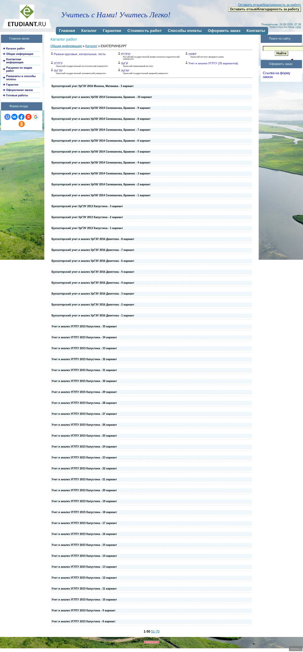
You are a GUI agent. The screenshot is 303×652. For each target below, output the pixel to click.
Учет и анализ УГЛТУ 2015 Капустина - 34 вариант (84, 337)
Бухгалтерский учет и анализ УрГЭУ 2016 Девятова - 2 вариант (93, 304)
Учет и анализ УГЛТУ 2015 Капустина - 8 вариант (83, 621)
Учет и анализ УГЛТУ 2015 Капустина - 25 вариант (84, 435)
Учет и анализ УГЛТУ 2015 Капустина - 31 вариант (84, 370)
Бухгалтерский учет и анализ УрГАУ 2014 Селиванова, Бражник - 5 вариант (101, 151)
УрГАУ (125, 70)
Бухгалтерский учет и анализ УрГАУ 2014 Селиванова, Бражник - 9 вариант (101, 107)
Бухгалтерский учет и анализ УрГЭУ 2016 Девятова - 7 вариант (93, 249)
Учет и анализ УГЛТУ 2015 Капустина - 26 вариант (84, 424)
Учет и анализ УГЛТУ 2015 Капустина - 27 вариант (84, 413)
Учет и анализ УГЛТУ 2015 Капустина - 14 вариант (84, 555)
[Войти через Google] (35, 117)
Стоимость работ (144, 30)
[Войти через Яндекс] (28, 117)
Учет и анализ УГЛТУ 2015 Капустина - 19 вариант (84, 501)
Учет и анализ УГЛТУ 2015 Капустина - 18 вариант (84, 512)
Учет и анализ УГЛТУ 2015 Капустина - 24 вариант (84, 446)
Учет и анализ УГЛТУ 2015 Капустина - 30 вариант (84, 381)
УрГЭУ (58, 70)
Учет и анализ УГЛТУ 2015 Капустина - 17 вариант (84, 523)
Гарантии (112, 30)
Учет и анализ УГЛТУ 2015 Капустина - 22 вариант (84, 468)
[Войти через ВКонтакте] (14, 117)
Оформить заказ (224, 30)
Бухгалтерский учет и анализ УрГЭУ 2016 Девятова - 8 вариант (93, 239)
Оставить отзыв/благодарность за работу (269, 5)
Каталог (89, 30)
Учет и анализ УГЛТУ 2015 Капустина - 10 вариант (84, 599)
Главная (67, 30)
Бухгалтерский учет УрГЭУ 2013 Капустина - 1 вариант (87, 228)
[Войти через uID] (7, 117)
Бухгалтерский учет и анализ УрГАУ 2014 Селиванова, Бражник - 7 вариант (101, 129)
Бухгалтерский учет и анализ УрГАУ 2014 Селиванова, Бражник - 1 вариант (101, 195)
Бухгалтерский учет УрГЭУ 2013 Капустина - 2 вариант (87, 217)
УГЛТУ (58, 63)
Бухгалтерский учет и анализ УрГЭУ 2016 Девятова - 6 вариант (93, 260)
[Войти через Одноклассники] (22, 124)
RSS (298, 27)
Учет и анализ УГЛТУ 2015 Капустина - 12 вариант (84, 577)
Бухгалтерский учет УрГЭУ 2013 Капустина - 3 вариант (87, 206)
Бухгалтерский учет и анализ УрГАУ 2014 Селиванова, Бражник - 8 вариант (101, 118)
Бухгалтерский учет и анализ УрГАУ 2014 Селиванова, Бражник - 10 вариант (102, 97)
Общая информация (66, 46)
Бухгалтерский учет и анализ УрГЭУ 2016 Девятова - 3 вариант (93, 293)
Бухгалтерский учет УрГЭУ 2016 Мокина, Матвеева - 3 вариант (93, 86)
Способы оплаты (185, 30)
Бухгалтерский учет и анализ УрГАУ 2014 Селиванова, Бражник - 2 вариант (101, 184)
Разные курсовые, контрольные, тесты (80, 54)
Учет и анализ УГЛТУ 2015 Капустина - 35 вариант (84, 326)
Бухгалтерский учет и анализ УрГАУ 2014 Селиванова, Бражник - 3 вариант (101, 173)
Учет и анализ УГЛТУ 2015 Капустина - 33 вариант (84, 348)
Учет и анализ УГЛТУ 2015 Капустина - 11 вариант (84, 588)
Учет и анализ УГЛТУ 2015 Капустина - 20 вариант (84, 490)
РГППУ (125, 54)
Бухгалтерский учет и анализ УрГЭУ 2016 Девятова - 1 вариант (93, 315)
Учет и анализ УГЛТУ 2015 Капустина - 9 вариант (83, 610)
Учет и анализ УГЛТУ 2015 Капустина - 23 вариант (84, 457)
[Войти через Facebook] (21, 117)
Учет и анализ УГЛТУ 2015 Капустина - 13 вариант (84, 566)
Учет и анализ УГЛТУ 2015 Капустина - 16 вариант (84, 534)
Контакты (256, 30)
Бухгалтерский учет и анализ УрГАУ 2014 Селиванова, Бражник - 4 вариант (101, 162)
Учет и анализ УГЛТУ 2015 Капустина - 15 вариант (84, 544)
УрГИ (124, 63)
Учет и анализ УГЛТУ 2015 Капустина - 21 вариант (84, 479)
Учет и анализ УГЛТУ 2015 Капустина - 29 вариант (84, 392)
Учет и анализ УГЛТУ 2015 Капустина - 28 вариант (84, 402)
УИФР (192, 54)
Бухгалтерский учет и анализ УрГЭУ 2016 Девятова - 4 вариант (93, 282)
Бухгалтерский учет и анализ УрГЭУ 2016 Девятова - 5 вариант (93, 271)
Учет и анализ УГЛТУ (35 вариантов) (213, 63)
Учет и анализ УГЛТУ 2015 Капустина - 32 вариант (84, 359)
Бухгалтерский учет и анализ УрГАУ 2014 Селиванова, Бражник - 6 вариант (101, 140)
